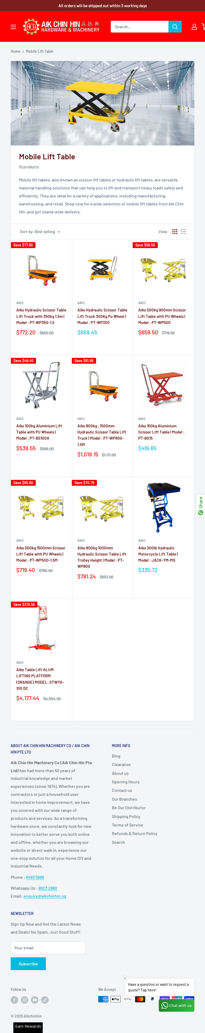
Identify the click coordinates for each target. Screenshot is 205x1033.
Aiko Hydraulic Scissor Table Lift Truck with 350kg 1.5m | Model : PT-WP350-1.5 (41, 316)
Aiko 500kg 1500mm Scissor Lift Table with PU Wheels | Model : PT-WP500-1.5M (40, 554)
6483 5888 (35, 877)
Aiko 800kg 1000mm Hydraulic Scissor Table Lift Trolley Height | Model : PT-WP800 (101, 557)
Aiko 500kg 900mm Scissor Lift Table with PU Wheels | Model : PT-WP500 (162, 316)
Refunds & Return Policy (134, 833)
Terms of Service (127, 824)
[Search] (175, 27)
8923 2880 (47, 887)
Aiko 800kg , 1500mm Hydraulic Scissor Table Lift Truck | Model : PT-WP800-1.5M (101, 435)
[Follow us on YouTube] (34, 999)
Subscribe (28, 963)
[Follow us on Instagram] (24, 999)
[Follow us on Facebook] (14, 999)
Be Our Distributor (129, 807)
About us (120, 773)
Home (16, 51)
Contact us (122, 790)
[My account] (194, 27)
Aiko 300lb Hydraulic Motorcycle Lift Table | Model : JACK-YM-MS (158, 554)
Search (118, 842)
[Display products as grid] (174, 231)
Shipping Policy (126, 816)
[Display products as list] (183, 231)
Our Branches (124, 798)
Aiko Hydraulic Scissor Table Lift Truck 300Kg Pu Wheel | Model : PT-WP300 (102, 316)
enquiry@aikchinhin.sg (44, 895)
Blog (116, 755)
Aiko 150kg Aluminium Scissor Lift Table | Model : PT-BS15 (161, 432)
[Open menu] (13, 27)
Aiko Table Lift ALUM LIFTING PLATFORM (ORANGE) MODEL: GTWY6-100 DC (40, 679)
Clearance (121, 764)
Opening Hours (126, 781)
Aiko (19, 303)
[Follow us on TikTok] (45, 999)
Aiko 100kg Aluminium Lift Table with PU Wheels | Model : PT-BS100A (39, 432)
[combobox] (139, 27)
